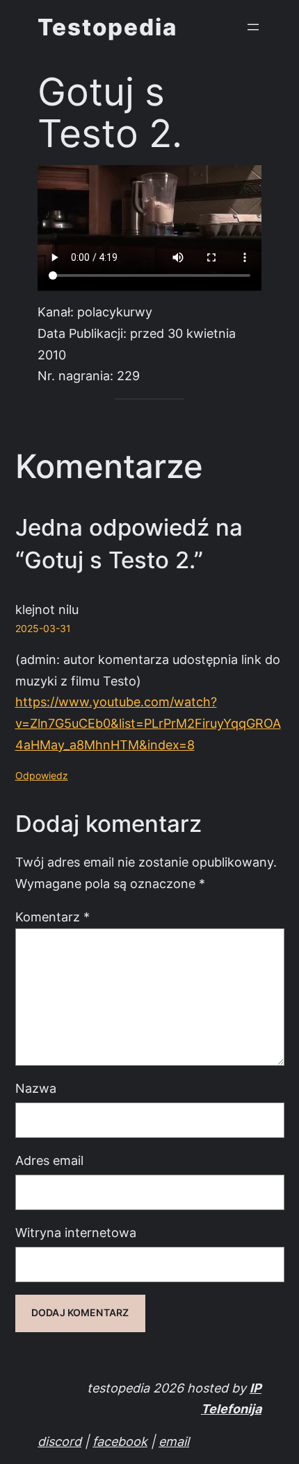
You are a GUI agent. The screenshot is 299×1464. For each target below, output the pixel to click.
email (174, 1441)
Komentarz (52, 917)
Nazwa (35, 1088)
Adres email (49, 1160)
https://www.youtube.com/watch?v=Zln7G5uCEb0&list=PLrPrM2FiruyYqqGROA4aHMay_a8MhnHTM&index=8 (148, 723)
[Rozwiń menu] (253, 27)
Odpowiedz (41, 775)
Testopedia (107, 27)
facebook (119, 1441)
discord (59, 1441)
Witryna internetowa (75, 1232)
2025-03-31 (43, 628)
